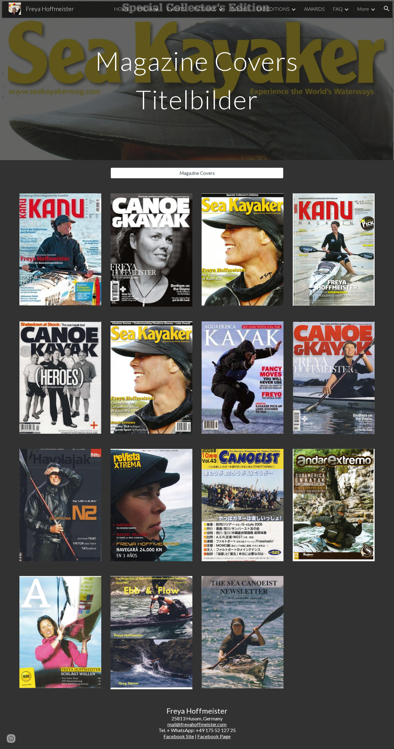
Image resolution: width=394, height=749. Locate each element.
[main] (197, 80)
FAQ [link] (338, 9)
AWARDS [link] (314, 9)
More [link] (363, 9)
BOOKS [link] (240, 9)
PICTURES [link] (205, 9)
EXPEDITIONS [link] (273, 9)
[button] (386, 8)
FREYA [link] (145, 9)
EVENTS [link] (176, 9)
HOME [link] (122, 9)
